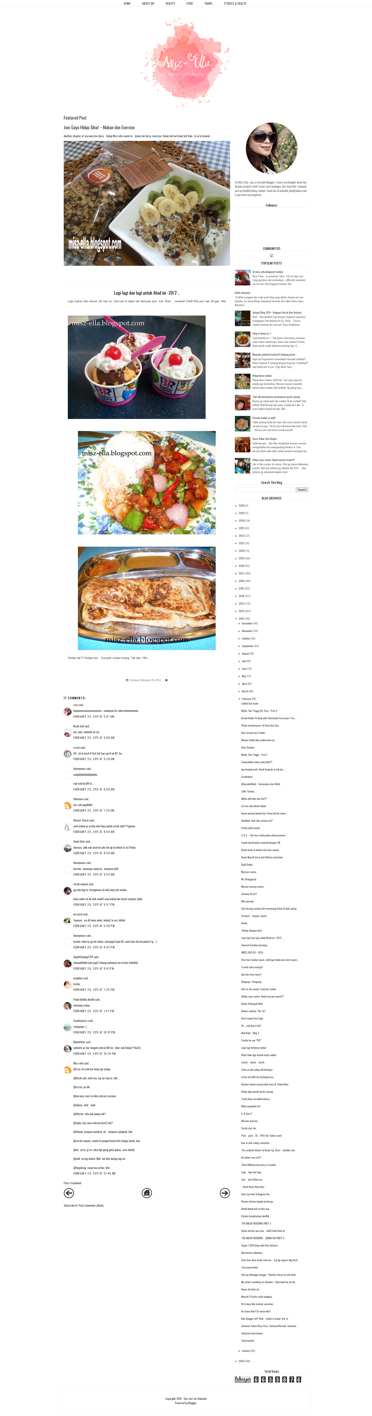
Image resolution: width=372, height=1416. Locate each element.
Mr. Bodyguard (248, 879)
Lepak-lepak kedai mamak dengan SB (260, 842)
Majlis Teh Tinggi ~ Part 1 (254, 754)
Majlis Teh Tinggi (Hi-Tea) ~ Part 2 (259, 711)
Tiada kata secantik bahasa (255, 1099)
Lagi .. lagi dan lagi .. (252, 1172)
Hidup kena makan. (262, 375)
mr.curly (77, 914)
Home (127, 3)
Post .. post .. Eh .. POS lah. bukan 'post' (261, 1135)
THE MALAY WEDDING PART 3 (256, 1223)
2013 (241, 603)
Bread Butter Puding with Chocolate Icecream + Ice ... (269, 718)
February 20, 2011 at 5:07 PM (94, 904)
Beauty (170, 3)
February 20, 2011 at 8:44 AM (94, 831)
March (245, 691)
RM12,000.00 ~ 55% (252, 952)
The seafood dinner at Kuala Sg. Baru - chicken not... (268, 1150)
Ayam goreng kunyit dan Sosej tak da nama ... (264, 813)
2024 (242, 520)
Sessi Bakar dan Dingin (265, 438)
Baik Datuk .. (247, 864)
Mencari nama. (249, 872)
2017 (241, 573)
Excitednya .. (247, 776)
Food (189, 3)
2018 (241, 566)
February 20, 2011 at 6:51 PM (93, 968)
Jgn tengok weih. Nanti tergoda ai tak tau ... (263, 769)
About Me (148, 3)
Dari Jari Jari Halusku (195, 1398)
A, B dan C (246, 1113)
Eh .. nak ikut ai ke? (251, 1025)
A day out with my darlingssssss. (257, 1077)
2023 (242, 528)
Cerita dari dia (248, 1128)
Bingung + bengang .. (252, 981)
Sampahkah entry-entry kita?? (256, 762)
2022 (242, 535)
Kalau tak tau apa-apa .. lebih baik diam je (263, 1230)
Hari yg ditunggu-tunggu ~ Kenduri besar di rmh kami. (269, 1274)
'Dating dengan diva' (251, 930)
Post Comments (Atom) (91, 1205)
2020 (242, 550)
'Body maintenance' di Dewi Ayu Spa (260, 725)
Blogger (192, 1403)
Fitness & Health (235, 3)
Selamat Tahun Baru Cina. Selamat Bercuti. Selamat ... (270, 1326)
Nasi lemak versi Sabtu (253, 732)
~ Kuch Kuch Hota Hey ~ (253, 1187)
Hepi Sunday (247, 747)
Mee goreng (247, 901)
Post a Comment (72, 1183)
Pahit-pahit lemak (250, 828)
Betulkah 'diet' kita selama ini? (257, 820)
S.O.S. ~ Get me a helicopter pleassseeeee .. (264, 835)
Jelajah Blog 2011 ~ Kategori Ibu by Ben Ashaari (277, 312)
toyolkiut (78, 978)
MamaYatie (79, 1042)
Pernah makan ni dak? (264, 418)
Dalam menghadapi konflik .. (256, 1216)
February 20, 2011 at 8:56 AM (94, 853)
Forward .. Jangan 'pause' (254, 916)
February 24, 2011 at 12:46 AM (94, 1173)
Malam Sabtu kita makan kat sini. (258, 740)
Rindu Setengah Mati (252, 1003)
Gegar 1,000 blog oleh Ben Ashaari (259, 1245)
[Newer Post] (69, 1197)
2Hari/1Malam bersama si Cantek (258, 1165)
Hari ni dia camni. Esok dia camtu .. (259, 989)
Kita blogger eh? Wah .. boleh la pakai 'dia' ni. (265, 1318)
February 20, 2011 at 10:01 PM (94, 1032)
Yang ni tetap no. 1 (262, 333)
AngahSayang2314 (83, 957)
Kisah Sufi (78, 726)
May (244, 676)
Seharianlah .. (248, 1340)
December (247, 623)
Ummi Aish (79, 841)
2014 (241, 596)
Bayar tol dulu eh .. (251, 1289)
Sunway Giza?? (249, 894)
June (244, 668)
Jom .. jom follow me (251, 1179)
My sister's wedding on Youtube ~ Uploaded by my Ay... (269, 1282)
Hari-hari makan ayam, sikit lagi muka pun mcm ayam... (270, 960)
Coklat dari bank (249, 703)
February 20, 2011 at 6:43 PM (94, 947)
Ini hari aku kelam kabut (253, 806)
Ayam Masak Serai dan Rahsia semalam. (262, 857)
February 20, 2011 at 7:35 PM (94, 989)
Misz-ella (78, 1063)
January (246, 1350)
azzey (76, 747)
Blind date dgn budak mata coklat (258, 1055)
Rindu (244, 923)
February (246, 698)
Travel (208, 3)
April (244, 683)
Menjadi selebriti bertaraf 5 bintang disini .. (275, 354)
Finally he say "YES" (251, 1040)
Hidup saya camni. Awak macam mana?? (274, 460)
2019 (241, 558)
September (247, 646)
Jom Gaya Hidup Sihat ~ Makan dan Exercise (99, 127)
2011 (241, 618)
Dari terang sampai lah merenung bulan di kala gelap (269, 908)
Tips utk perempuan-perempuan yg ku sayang (276, 396)
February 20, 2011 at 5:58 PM (94, 926)
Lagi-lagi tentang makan (253, 1047)
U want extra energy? (252, 967)
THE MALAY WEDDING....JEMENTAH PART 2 (262, 1238)
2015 (241, 588)
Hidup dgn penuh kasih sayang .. (258, 1091)
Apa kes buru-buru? (251, 974)
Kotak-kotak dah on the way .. (256, 1209)
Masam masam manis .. (253, 886)
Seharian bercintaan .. (253, 1333)
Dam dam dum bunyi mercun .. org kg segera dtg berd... (270, 1260)
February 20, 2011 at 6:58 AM (94, 789)
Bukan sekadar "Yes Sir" (253, 1011)
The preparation (249, 1267)
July (244, 661)
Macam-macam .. (250, 1121)
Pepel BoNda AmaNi (83, 999)
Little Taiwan (247, 791)
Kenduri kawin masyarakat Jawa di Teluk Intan (264, 1084)
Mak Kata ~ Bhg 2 (250, 1033)
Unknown (78, 799)
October (246, 638)
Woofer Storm (81, 820)
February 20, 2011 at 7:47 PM (93, 1011)
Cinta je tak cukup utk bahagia (257, 1069)
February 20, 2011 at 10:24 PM (94, 1053)
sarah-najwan (80, 884)
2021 (241, 543)
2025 (242, 513)
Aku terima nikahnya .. (252, 1252)
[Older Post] (225, 1197)
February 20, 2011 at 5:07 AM (93, 716)
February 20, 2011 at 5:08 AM (94, 737)
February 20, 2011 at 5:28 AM (94, 759)
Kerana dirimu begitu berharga (257, 1201)
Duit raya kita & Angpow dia (255, 1194)
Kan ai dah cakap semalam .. (256, 1143)
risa (75, 705)
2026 (242, 505)
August (245, 653)
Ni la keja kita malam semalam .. (258, 1304)
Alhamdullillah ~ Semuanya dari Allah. (261, 784)
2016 (241, 581)
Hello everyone (242, 292)
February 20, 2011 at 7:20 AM (93, 810)
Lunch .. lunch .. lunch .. (253, 1062)
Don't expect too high (252, 1018)
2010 (241, 1361)
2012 (241, 611)
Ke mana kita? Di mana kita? (256, 1311)
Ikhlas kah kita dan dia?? (254, 798)
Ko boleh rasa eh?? (251, 1157)
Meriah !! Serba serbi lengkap (256, 1296)
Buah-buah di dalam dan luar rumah (260, 850)
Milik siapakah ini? (250, 1106)
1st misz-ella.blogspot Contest (268, 272)
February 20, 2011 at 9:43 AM (94, 874)
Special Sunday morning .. (255, 945)
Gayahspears (80, 1020)
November (247, 631)
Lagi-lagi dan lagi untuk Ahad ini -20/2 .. (262, 938)
